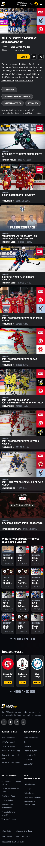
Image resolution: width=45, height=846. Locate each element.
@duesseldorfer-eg (24, 80)
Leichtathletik (30, 755)
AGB (17, 836)
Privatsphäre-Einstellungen (23, 831)
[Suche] (31, 4)
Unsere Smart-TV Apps (10, 762)
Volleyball (28, 759)
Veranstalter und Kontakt (8, 813)
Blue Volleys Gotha (37, 675)
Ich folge (27, 788)
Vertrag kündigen (8, 819)
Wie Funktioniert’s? (9, 737)
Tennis (27, 742)
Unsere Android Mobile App (10, 756)
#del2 (4, 77)
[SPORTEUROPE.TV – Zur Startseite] (3, 4)
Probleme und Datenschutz (7, 806)
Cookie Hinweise (7, 836)
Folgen (8, 682)
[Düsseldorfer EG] (8, 664)
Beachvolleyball (30, 751)
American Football (31, 737)
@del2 (33, 77)
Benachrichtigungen (32, 797)
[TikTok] (16, 722)
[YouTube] (10, 722)
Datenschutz (6, 831)
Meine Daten (29, 793)
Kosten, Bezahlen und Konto (10, 790)
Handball (27, 746)
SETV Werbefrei (8, 742)
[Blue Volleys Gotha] (37, 664)
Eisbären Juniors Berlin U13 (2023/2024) (22, 675)
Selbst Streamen (8, 746)
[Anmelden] (36, 4)
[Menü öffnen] (41, 4)
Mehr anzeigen (24, 639)
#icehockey (23, 77)
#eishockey (12, 77)
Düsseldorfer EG (8, 675)
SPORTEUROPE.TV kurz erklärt (11, 782)
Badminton (28, 764)
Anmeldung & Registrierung (29, 803)
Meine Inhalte (29, 784)
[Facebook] (23, 722)
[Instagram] (3, 722)
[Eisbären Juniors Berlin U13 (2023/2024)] (22, 664)
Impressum (26, 836)
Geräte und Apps (8, 796)
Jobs (3, 767)
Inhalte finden (7, 800)
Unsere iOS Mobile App (10, 751)
